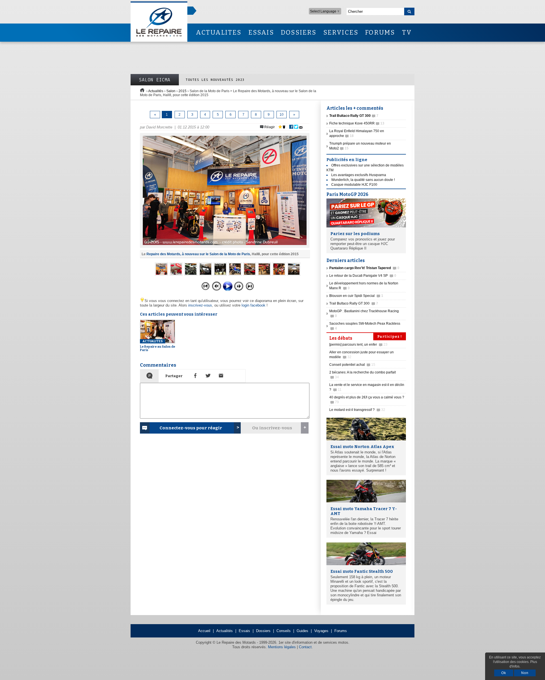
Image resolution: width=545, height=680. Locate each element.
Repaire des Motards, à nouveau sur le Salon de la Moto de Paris (198, 254)
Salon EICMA (154, 79)
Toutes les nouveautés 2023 (215, 79)
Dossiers (263, 631)
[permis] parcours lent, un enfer (358, 345)
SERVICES (341, 32)
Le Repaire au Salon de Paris (157, 345)
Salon (170, 91)
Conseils (283, 631)
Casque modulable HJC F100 (354, 185)
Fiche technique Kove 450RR (356, 123)
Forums (340, 631)
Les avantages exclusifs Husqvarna (358, 175)
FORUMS (380, 32)
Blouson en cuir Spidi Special (356, 296)
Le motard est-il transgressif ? (357, 410)
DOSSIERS (298, 32)
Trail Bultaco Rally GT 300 (353, 303)
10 (282, 115)
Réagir (269, 127)
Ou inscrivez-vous (272, 427)
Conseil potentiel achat (352, 365)
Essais (244, 631)
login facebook (253, 305)
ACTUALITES (218, 32)
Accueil (204, 631)
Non (525, 673)
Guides (302, 631)
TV (407, 32)
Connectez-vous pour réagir (191, 427)
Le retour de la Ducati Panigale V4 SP (362, 276)
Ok (503, 673)
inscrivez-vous (200, 305)
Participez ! (389, 337)
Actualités (155, 91)
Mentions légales (282, 647)
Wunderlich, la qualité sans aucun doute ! (363, 180)
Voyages (321, 631)
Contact (305, 647)
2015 (182, 91)
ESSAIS (261, 32)
